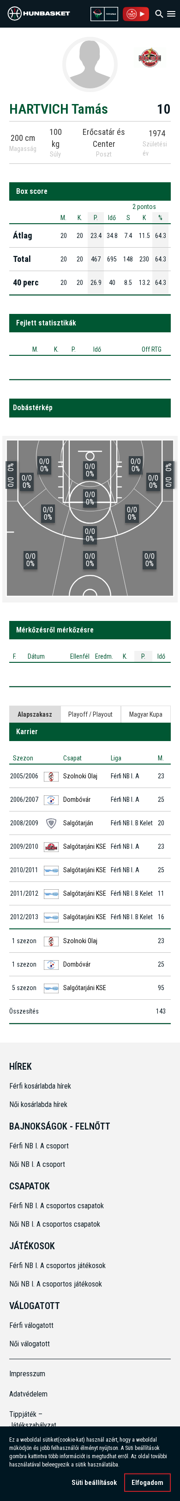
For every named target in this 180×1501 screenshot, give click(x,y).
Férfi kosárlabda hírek (40, 1086)
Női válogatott (29, 1343)
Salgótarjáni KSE (84, 846)
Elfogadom (147, 1482)
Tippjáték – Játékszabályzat (29, 1420)
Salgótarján (78, 823)
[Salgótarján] (150, 57)
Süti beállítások (94, 1482)
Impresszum (27, 1373)
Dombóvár (76, 799)
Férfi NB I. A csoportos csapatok (57, 1205)
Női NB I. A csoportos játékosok (55, 1284)
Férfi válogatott (31, 1325)
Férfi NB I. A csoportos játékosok (57, 1265)
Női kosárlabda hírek (38, 1104)
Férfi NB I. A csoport (39, 1146)
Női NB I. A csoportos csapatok (55, 1224)
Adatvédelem (28, 1394)
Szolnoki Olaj (80, 776)
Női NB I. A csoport (37, 1164)
